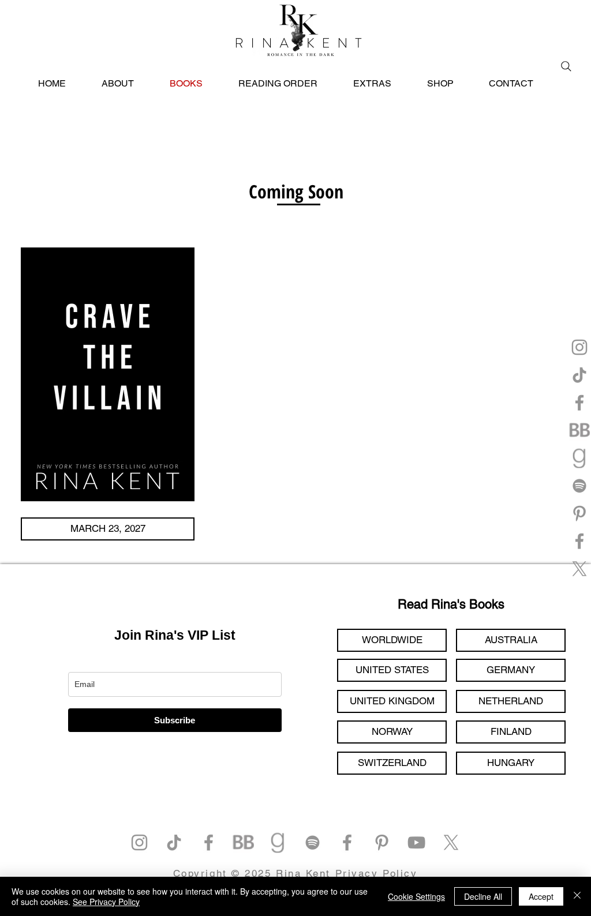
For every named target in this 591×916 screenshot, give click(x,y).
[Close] (577, 896)
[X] (579, 568)
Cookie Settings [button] (416, 896)
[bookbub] (579, 430)
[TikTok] (579, 375)
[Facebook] (579, 402)
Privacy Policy (376, 873)
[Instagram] (579, 347)
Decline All (483, 896)
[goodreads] (579, 458)
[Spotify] (579, 485)
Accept (541, 896)
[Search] (566, 66)
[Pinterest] (579, 513)
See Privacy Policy (106, 901)
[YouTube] (416, 842)
